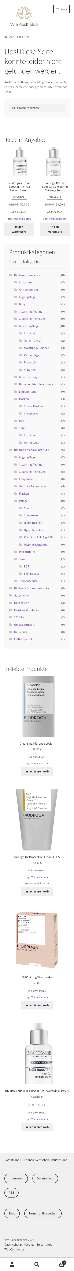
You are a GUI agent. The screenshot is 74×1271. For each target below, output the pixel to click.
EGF (26, 566)
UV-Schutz (21, 632)
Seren (22, 428)
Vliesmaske (31, 413)
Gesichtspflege (29, 326)
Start (11, 36)
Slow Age (30, 370)
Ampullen (25, 282)
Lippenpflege (27, 391)
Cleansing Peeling (31, 311)
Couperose (26, 479)
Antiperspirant (28, 289)
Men (21, 421)
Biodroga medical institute (31, 450)
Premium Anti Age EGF (38, 537)
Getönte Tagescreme (32, 486)
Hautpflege (21, 603)
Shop (12, 1213)
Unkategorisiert (24, 624)
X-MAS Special (23, 639)
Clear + (28, 508)
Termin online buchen (43, 1213)
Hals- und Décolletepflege (36, 384)
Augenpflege (27, 297)
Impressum (16, 1178)
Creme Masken (33, 406)
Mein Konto (12, 1264)
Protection (31, 362)
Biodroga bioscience (27, 275)
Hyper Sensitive (34, 530)
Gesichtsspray (28, 377)
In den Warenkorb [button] (19, 229)
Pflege (23, 501)
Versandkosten (22, 218)
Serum (23, 559)
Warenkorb (57, 1261)
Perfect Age (31, 355)
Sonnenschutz (28, 581)
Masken (24, 399)
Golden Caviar (33, 340)
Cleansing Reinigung (32, 318)
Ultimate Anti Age (35, 544)
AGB (11, 1192)
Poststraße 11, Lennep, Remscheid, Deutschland (35, 1160)
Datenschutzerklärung (19, 1244)
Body (22, 304)
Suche (37, 1264)
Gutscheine (21, 595)
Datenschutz (45, 1178)
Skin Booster (32, 573)
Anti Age (29, 333)
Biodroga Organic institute (31, 588)
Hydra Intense (33, 523)
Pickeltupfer (27, 552)
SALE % (19, 617)
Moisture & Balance (36, 348)
